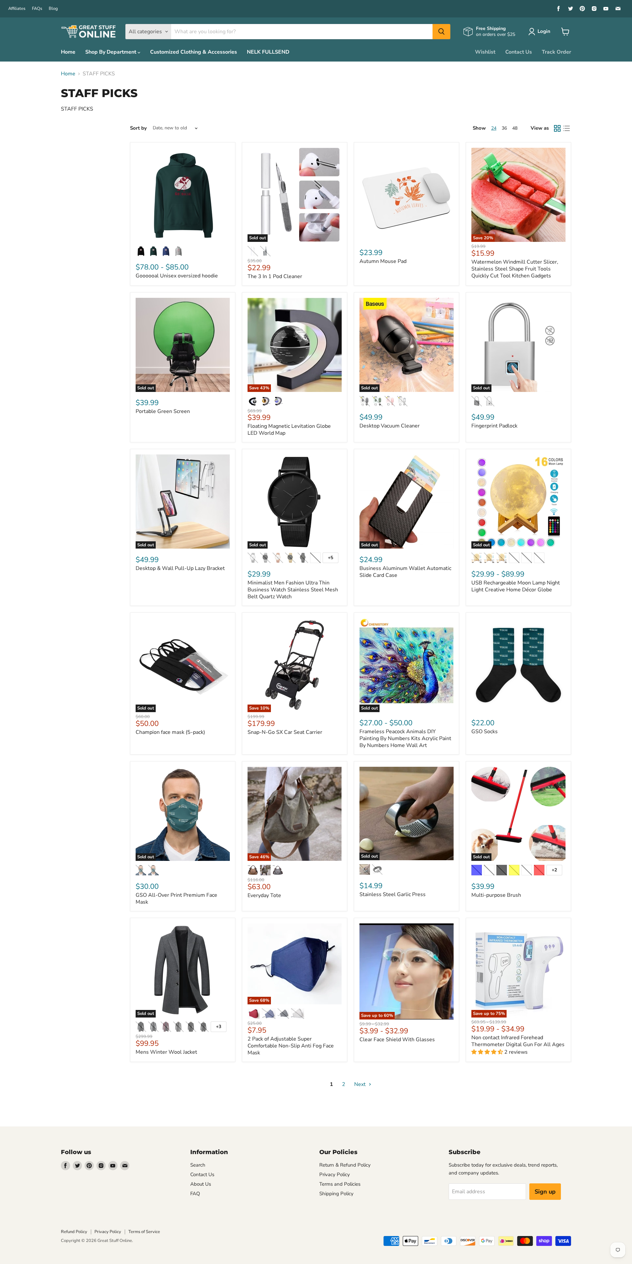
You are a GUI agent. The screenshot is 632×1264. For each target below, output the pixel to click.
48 (514, 128)
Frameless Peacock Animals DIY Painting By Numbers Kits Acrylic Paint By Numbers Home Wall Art (405, 738)
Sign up (545, 1192)
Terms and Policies (339, 1184)
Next (360, 1084)
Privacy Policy (334, 1174)
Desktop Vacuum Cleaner (389, 425)
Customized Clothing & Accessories (193, 52)
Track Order (556, 52)
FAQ (195, 1193)
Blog (53, 8)
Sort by (138, 128)
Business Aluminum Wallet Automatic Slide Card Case (405, 572)
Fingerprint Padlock (494, 425)
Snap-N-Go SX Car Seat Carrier (285, 732)
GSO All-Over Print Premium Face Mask (176, 898)
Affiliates (16, 8)
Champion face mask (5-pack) (170, 732)
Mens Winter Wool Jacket (166, 1052)
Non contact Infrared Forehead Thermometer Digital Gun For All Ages (518, 1041)
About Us (200, 1184)
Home (68, 52)
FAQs (37, 8)
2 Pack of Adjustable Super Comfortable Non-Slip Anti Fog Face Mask (291, 1045)
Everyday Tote (264, 895)
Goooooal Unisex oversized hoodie (177, 275)
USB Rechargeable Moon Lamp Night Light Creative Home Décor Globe (515, 586)
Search (197, 1165)
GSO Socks (484, 731)
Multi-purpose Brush (496, 895)
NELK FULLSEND (268, 52)
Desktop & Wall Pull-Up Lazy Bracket (180, 568)
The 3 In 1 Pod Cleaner (275, 276)
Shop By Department (111, 52)
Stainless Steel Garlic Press (392, 894)
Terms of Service (144, 1232)
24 (493, 128)
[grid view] (557, 128)
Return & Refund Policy (345, 1165)
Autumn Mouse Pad (383, 261)
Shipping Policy (336, 1193)
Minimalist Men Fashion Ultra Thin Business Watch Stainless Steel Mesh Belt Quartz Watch (293, 589)
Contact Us (518, 52)
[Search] (441, 31)
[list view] (566, 128)
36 (504, 128)
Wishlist (485, 52)
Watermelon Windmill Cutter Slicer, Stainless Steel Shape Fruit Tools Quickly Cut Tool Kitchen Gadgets (514, 268)
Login (544, 31)
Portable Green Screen (163, 411)
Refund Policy (74, 1232)
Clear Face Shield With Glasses (397, 1039)
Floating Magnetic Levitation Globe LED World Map (289, 430)
